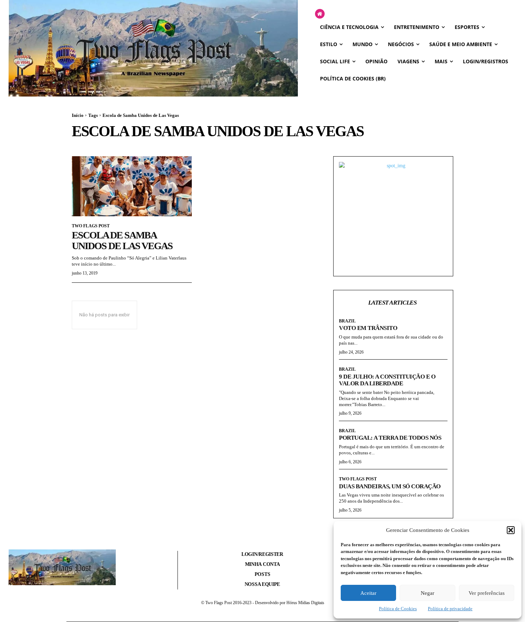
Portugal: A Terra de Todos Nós (390, 437)
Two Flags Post (91, 225)
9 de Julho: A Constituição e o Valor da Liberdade (387, 380)
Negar (427, 593)
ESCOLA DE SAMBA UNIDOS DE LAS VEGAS (122, 240)
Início (78, 115)
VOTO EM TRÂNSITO (368, 328)
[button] (510, 530)
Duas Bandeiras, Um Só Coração (390, 486)
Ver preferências (487, 593)
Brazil (347, 321)
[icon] (320, 14)
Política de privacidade (450, 608)
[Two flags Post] (153, 48)
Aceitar (368, 593)
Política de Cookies (398, 608)
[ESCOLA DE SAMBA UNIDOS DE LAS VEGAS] (132, 186)
